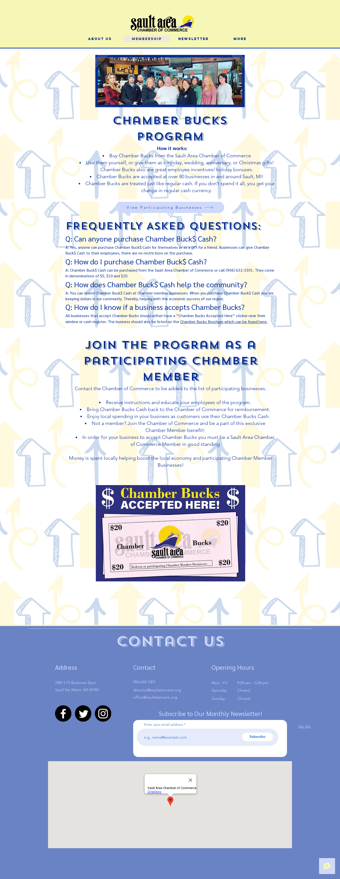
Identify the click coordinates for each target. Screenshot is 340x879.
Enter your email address (163, 724)
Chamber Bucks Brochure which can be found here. (224, 321)
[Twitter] (83, 713)
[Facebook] (63, 713)
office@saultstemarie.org (155, 697)
